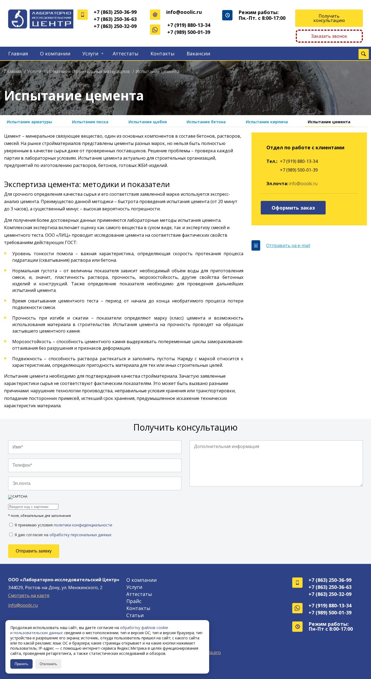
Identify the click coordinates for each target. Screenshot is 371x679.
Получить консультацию (329, 18)
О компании (55, 53)
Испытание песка (90, 121)
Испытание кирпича (267, 121)
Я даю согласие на (62, 534)
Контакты (162, 53)
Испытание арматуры (29, 121)
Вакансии (198, 53)
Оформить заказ (293, 207)
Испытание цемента (329, 121)
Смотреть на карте (28, 595)
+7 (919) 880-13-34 (188, 25)
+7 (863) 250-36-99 (115, 12)
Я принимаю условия (63, 524)
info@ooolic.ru (184, 12)
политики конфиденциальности (83, 525)
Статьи (135, 615)
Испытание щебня (147, 121)
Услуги (90, 53)
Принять (21, 664)
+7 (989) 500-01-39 (188, 32)
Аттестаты (126, 53)
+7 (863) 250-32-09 (115, 26)
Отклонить (48, 664)
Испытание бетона (206, 121)
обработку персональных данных (80, 534)
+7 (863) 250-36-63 (115, 19)
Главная (18, 53)
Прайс (134, 601)
